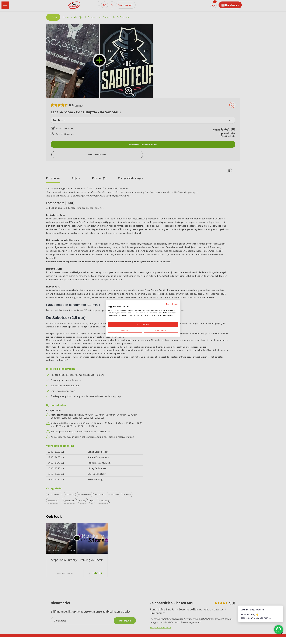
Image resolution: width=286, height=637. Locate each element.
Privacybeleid (172, 304)
